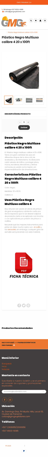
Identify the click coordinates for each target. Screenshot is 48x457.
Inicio (3, 32)
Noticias (5, 369)
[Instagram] (10, 399)
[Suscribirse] (43, 391)
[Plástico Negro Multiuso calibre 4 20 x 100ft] (24, 74)
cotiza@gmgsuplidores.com (14, 12)
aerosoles (12, 229)
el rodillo (37, 227)
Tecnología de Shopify (34, 446)
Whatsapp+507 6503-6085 (13, 9)
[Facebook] (4, 399)
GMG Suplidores (18, 446)
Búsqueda (7, 363)
